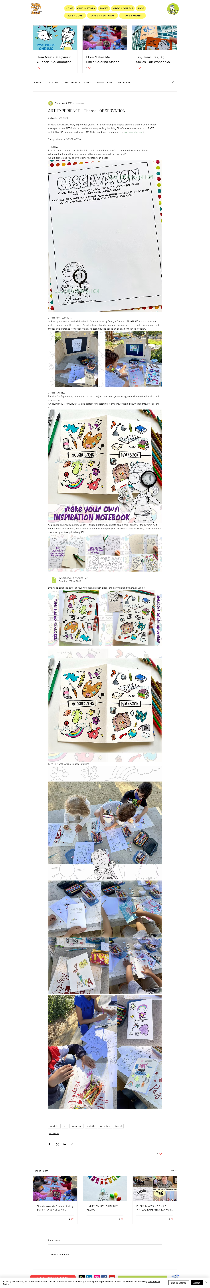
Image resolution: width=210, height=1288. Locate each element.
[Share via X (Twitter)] (57, 1144)
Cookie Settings (178, 1282)
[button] (173, 82)
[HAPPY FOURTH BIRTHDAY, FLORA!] (105, 1188)
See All (174, 1170)
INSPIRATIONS (104, 82)
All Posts (37, 82)
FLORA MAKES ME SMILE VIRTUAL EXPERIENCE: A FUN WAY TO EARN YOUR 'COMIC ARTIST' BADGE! (153, 1208)
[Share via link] (72, 1144)
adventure (105, 1126)
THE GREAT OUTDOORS (78, 82)
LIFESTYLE (53, 82)
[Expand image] (76, 359)
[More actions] (160, 103)
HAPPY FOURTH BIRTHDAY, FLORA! (102, 1208)
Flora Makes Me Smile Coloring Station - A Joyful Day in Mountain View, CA (55, 1208)
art (65, 1126)
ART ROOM (124, 82)
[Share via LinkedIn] (64, 1144)
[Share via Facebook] (49, 1144)
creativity (54, 1126)
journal (118, 1126)
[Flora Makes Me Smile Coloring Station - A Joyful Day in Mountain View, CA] (55, 1188)
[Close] (206, 1283)
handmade (76, 1126)
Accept (196, 1282)
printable (91, 1126)
